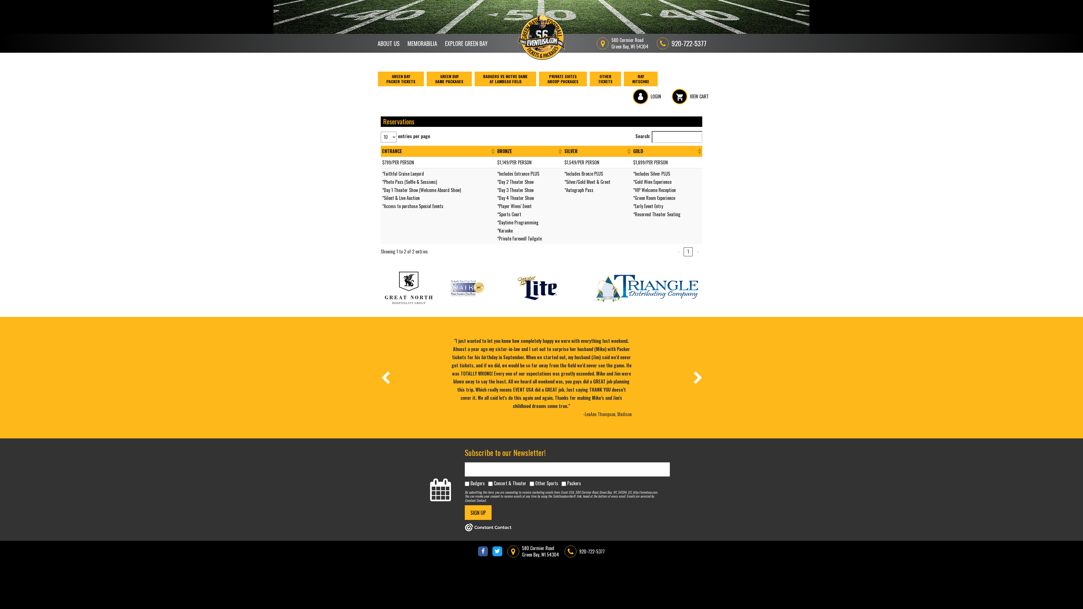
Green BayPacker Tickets (400, 78)
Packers (574, 483)
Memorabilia (422, 43)
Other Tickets (605, 78)
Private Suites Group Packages (562, 78)
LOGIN (656, 96)
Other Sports (546, 483)
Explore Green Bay (466, 43)
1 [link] (688, 251)
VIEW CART (699, 96)
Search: (642, 136)
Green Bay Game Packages (449, 78)
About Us (389, 43)
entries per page (414, 136)
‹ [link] (678, 251)
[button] (492, 151)
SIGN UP (478, 512)
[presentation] (385, 377)
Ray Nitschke (640, 78)
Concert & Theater (510, 483)
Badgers (477, 483)
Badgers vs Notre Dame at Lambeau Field (505, 78)
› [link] (698, 251)
